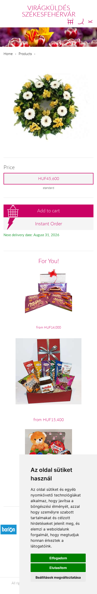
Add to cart (48, 210)
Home (8, 53)
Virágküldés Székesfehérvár (48, 11)
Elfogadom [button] (58, 558)
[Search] (81, 21)
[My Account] (90, 21)
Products (25, 53)
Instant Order (48, 223)
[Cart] (70, 21)
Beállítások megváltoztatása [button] (58, 577)
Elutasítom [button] (58, 568)
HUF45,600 (48, 178)
